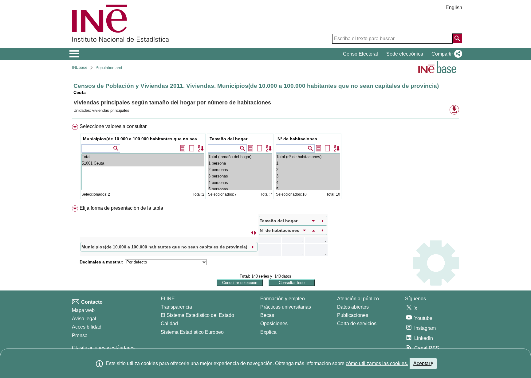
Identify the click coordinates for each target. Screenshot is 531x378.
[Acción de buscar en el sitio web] (457, 38)
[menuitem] (265, 163)
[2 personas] (240, 169)
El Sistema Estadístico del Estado (197, 315)
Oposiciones (274, 323)
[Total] (143, 157)
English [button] (454, 7)
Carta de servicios (356, 323)
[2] (308, 169)
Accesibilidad (86, 326)
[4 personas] (240, 182)
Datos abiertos (353, 307)
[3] (308, 176)
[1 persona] (240, 163)
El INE (168, 298)
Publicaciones (352, 315)
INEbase (79, 67)
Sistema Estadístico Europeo (192, 332)
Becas (267, 315)
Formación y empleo (282, 298)
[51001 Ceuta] (143, 163)
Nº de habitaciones (297, 138)
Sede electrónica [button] (404, 54)
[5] (308, 189)
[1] (308, 163)
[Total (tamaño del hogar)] (240, 157)
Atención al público (358, 298)
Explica (268, 332)
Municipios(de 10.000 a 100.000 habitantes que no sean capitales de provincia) (143, 138)
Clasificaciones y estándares (103, 347)
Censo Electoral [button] (360, 54)
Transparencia (176, 307)
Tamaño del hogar (228, 138)
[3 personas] (240, 176)
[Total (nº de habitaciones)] (308, 157)
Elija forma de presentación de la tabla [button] (121, 208)
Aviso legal (84, 318)
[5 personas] (240, 189)
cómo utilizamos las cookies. (377, 363)
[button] (445, 54)
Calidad (169, 323)
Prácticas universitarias (285, 307)
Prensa (80, 335)
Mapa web (83, 310)
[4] (308, 182)
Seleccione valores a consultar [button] (113, 126)
